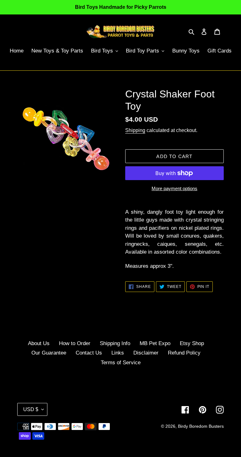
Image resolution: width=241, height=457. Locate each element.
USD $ (30, 409)
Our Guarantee (48, 353)
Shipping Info (115, 343)
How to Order (74, 343)
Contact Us (89, 353)
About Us (39, 343)
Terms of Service (121, 363)
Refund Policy (184, 353)
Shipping (135, 130)
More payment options (174, 188)
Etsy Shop (192, 343)
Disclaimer (145, 353)
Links (117, 353)
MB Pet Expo (155, 343)
